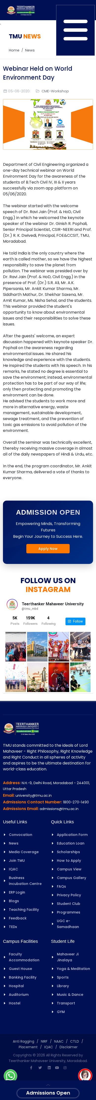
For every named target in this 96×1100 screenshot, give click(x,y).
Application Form (72, 834)
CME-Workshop (55, 91)
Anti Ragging (23, 1041)
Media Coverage (24, 851)
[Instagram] (65, 1068)
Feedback (18, 918)
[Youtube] (57, 1068)
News (30, 50)
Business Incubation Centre (25, 880)
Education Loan (70, 843)
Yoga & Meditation (73, 968)
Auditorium (19, 994)
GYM (61, 1011)
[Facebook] (31, 1068)
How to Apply (69, 860)
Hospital (16, 985)
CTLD (74, 1041)
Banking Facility (22, 977)
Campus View (69, 869)
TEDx (13, 926)
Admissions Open (48, 1092)
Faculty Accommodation (24, 957)
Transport (66, 1003)
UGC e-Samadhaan (68, 923)
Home (14, 50)
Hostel (14, 1003)
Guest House (20, 968)
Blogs (14, 900)
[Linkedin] (49, 1068)
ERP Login (17, 892)
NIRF (44, 1041)
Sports (63, 977)
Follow (77, 621)
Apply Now (48, 548)
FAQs (61, 886)
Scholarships (68, 851)
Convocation (20, 834)
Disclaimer (69, 1047)
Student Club (68, 903)
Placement (28, 1047)
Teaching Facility (24, 909)
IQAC (13, 869)
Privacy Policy (69, 895)
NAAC (59, 1041)
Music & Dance (70, 994)
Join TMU (17, 860)
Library (63, 985)
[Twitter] (40, 1068)
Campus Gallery (71, 877)
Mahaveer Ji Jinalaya (68, 957)
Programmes (68, 912)
